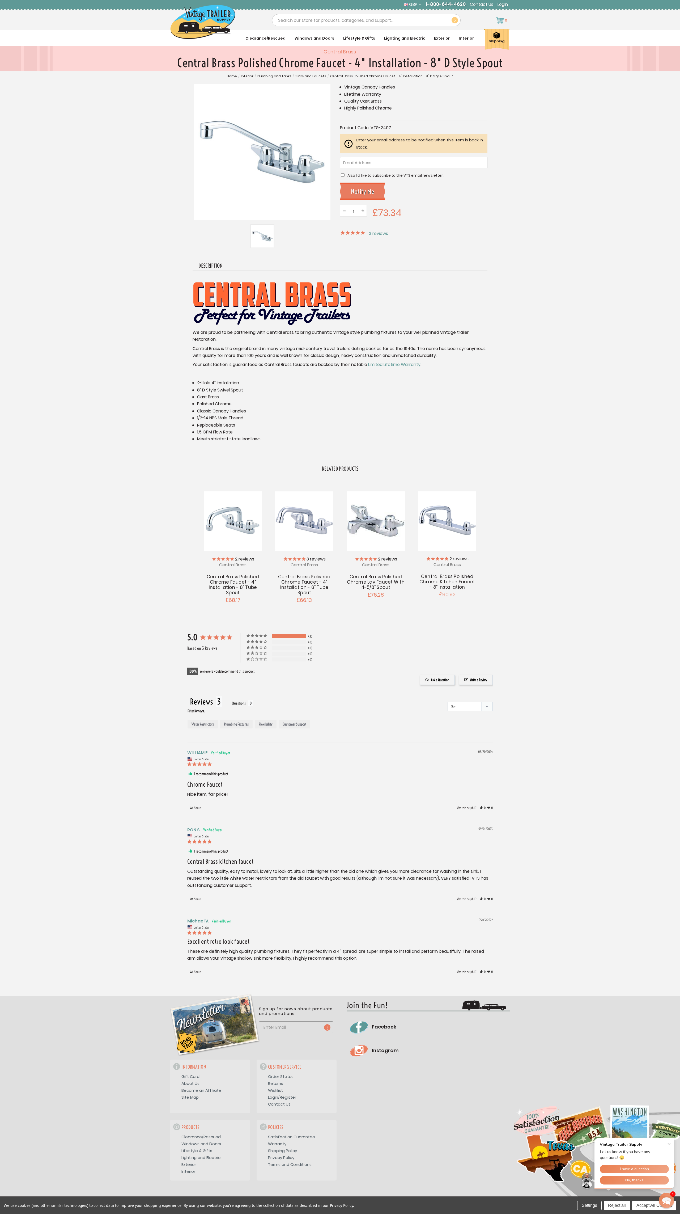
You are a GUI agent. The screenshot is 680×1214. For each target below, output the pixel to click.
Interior (466, 38)
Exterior (442, 38)
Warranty (277, 1143)
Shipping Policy (282, 1150)
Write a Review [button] (478, 680)
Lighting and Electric (404, 38)
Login (503, 4)
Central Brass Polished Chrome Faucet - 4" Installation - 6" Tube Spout (304, 585)
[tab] (340, 469)
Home (232, 76)
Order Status (281, 1076)
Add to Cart (447, 520)
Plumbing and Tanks (274, 76)
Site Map (190, 1097)
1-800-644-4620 (446, 4)
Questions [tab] (239, 703)
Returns (275, 1083)
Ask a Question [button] (440, 680)
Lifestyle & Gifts (359, 38)
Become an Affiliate (201, 1090)
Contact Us (481, 4)
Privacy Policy (281, 1157)
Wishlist (275, 1090)
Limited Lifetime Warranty (394, 364)
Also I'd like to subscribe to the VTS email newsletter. (395, 175)
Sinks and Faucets (310, 76)
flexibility (266, 724)
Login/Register (282, 1097)
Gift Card (190, 1076)
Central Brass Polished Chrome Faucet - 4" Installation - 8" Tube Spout (233, 585)
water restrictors (203, 724)
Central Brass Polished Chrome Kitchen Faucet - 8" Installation (447, 581)
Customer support (294, 724)
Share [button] (197, 808)
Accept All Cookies (654, 1205)
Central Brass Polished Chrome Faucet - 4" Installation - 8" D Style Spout (391, 76)
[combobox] (366, 20)
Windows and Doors (314, 38)
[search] (455, 20)
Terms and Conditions (290, 1164)
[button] (482, 807)
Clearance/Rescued (265, 38)
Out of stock (233, 520)
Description (210, 265)
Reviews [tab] (201, 702)
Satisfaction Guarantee (291, 1137)
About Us (190, 1083)
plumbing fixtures (236, 724)
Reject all (617, 1205)
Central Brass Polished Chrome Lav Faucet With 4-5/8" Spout (376, 582)
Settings (589, 1205)
